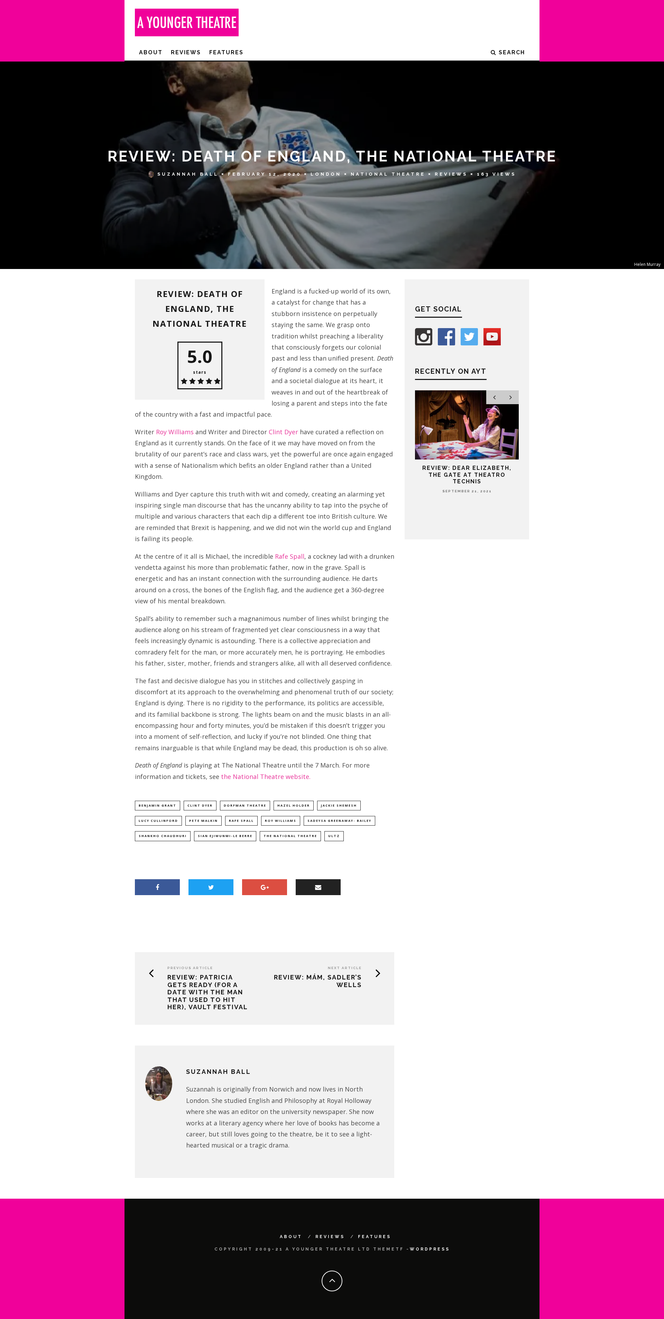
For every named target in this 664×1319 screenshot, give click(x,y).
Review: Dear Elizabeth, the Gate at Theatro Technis (466, 474)
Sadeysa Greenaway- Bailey (339, 820)
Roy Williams (175, 432)
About (151, 52)
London (326, 174)
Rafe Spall (289, 556)
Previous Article (190, 968)
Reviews (186, 52)
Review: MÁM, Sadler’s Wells (318, 981)
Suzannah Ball (188, 174)
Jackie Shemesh (339, 805)
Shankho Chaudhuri (163, 836)
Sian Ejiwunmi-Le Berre (225, 836)
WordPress (430, 1249)
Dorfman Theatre (245, 805)
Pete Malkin (203, 820)
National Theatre (388, 174)
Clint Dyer (283, 432)
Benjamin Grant (157, 805)
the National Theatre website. (266, 776)
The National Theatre (290, 836)
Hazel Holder (293, 805)
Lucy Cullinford (158, 820)
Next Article (345, 968)
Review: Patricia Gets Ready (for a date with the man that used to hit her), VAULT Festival (207, 992)
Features (226, 52)
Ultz (334, 836)
